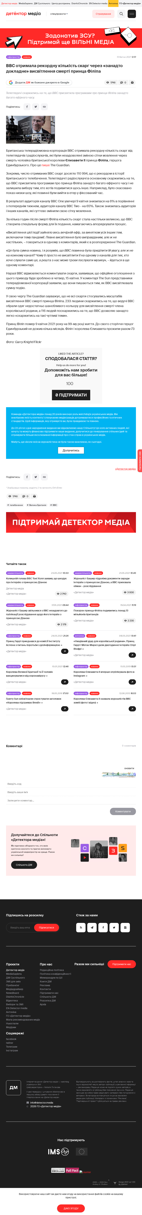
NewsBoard (12, 993)
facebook (11, 1039)
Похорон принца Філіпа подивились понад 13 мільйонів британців (101, 612)
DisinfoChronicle (80, 3)
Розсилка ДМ (48, 1000)
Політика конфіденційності (55, 973)
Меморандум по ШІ (51, 977)
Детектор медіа (9, 3)
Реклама (45, 985)
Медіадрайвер (14, 989)
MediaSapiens (26, 3)
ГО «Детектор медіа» (130, 3)
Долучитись (71, 450)
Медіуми (11, 1027)
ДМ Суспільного (42, 3)
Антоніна (113, 3)
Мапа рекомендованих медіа (23, 1019)
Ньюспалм (12, 1023)
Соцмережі (15, 1033)
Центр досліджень (61, 3)
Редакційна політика (52, 970)
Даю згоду (71, 1208)
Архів (43, 1004)
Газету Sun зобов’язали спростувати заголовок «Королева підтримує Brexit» (33, 700)
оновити (129, 768)
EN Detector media (98, 3)
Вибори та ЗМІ (14, 1004)
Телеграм (11, 1046)
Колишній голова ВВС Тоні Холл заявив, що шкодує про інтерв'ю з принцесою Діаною (36, 580)
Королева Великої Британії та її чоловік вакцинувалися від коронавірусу (29, 673)
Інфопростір (13, 57)
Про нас (46, 964)
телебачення (16, 505)
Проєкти (12, 964)
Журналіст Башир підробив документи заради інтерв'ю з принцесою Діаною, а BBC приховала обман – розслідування (102, 582)
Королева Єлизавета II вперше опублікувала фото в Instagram (104, 673)
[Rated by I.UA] (85, 1172)
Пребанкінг (12, 985)
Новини (26, 57)
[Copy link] (44, 106)
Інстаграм (12, 1050)
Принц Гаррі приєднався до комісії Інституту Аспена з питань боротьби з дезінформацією (33, 643)
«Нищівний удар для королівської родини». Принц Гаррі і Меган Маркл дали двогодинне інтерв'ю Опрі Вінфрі (105, 645)
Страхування (103, 13)
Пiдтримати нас (121, 964)
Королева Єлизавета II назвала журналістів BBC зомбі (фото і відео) (102, 700)
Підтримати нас (49, 993)
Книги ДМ (46, 981)
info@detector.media (41, 1102)
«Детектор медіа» (125, 468)
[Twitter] (35, 106)
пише (46, 165)
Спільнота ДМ (24, 864)
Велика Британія (37, 505)
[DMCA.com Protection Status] (58, 1172)
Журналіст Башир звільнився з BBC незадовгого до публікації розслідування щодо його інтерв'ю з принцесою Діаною (36, 614)
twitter (9, 1042)
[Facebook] (27, 106)
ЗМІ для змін (13, 981)
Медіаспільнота (15, 573)
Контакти (45, 989)
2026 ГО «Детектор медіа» (45, 1106)
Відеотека (12, 1000)
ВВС (55, 505)
